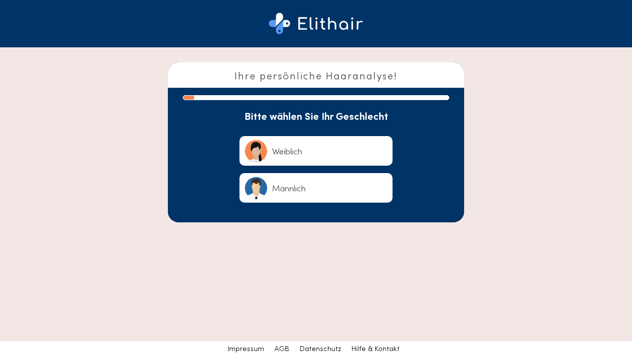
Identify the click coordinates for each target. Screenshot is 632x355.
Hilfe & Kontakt (375, 348)
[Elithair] (316, 23)
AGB (282, 348)
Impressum (246, 348)
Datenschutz (320, 348)
